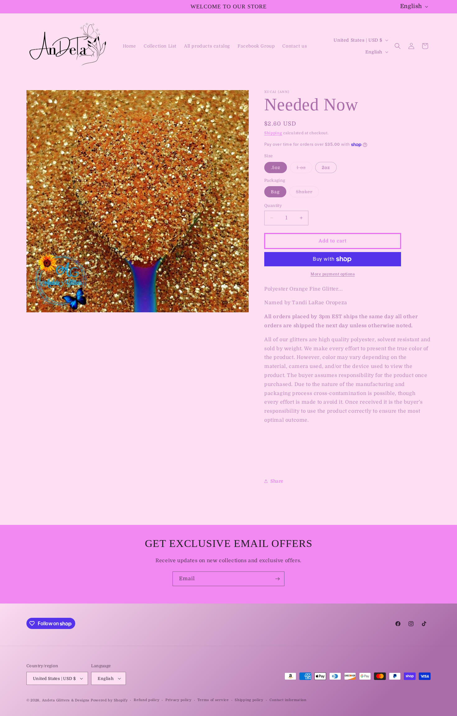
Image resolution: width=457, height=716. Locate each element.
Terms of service (212, 700)
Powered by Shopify (109, 700)
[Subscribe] (277, 578)
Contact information (288, 700)
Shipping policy (249, 700)
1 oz (304, 169)
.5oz (275, 167)
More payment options (333, 274)
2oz (326, 167)
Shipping (273, 133)
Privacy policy (178, 700)
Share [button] (277, 481)
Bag (275, 191)
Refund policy (146, 700)
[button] (397, 46)
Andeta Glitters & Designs (66, 700)
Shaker (307, 193)
